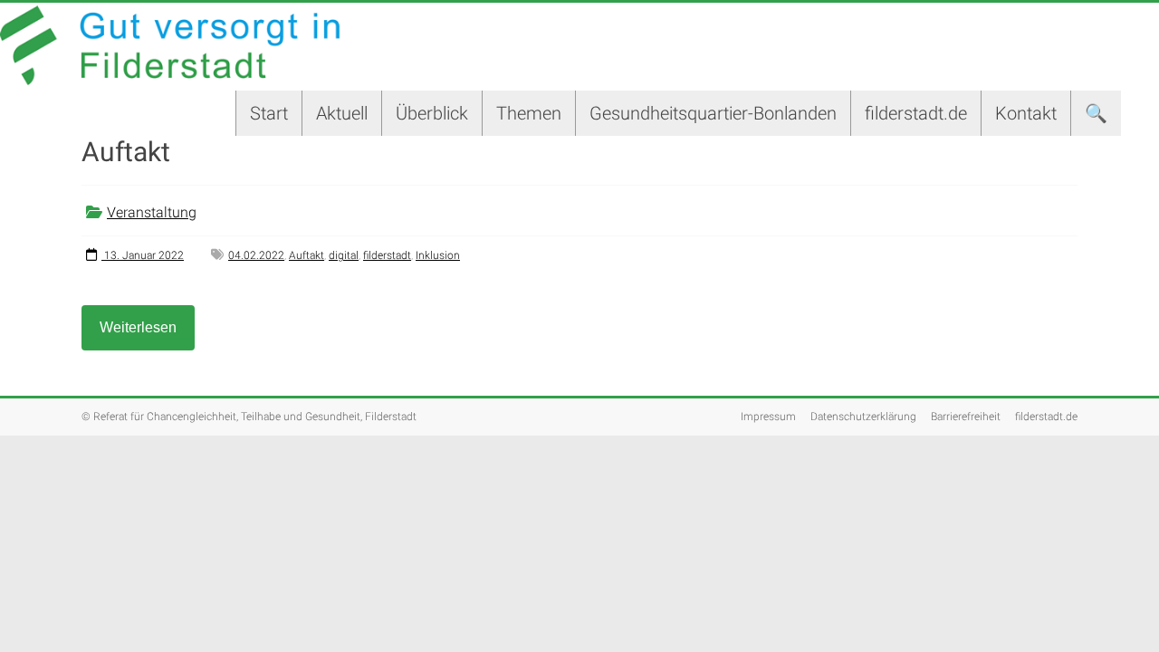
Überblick (432, 113)
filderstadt (387, 255)
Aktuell (342, 113)
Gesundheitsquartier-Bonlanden (713, 113)
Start (269, 113)
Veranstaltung (151, 212)
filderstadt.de (916, 113)
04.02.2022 (256, 255)
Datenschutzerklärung (863, 416)
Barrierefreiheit (966, 416)
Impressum (768, 416)
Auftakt (306, 255)
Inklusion (438, 255)
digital (344, 255)
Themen (528, 113)
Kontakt (1026, 113)
